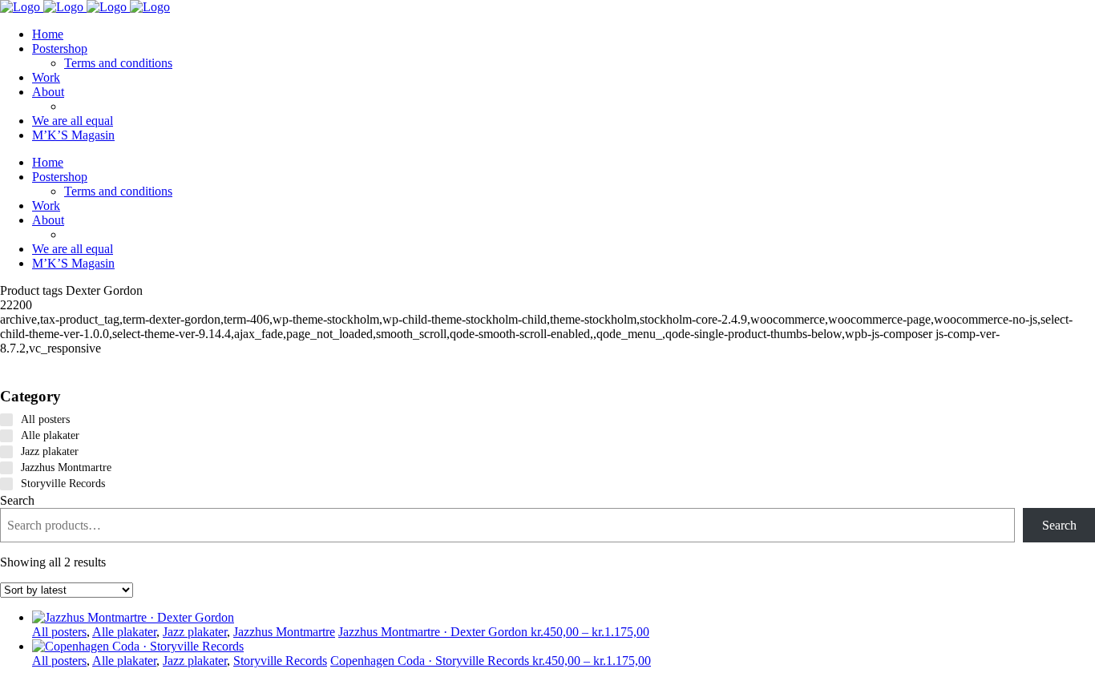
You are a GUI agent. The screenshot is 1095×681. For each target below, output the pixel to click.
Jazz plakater (195, 632)
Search (17, 500)
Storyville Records (280, 660)
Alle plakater (124, 632)
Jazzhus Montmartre (284, 632)
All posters (59, 632)
